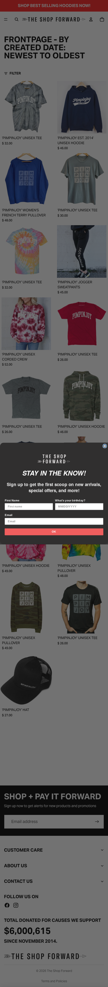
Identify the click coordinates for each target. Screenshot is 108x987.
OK (54, 531)
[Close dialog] (104, 446)
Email (8, 515)
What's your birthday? (70, 500)
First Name (12, 500)
